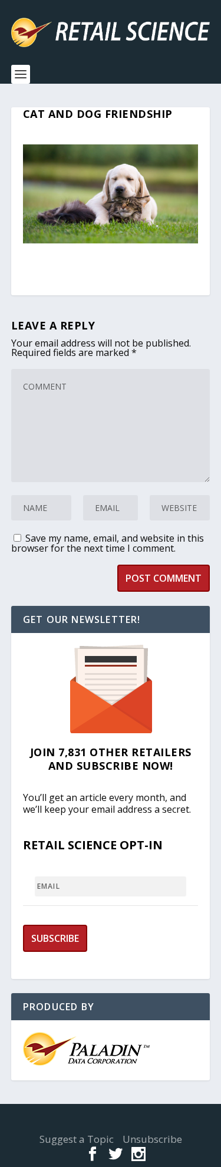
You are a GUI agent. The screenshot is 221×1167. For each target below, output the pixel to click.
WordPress (110, 1124)
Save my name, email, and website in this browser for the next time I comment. (107, 543)
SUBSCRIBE (55, 938)
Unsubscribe (152, 1139)
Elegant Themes (107, 1117)
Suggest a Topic (76, 1139)
